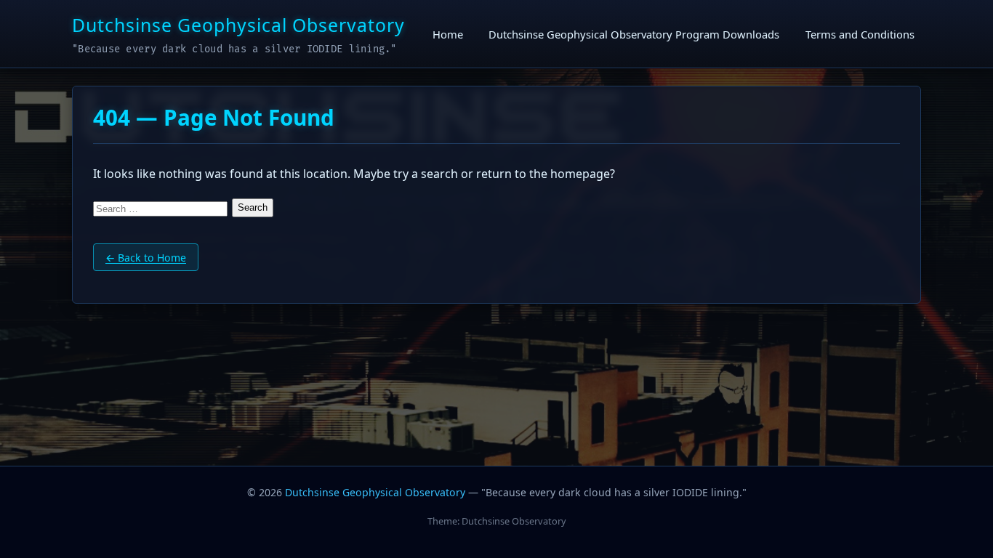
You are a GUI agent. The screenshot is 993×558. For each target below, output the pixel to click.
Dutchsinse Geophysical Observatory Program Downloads (634, 33)
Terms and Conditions (859, 33)
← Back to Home (145, 257)
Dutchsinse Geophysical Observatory (238, 24)
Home (448, 33)
